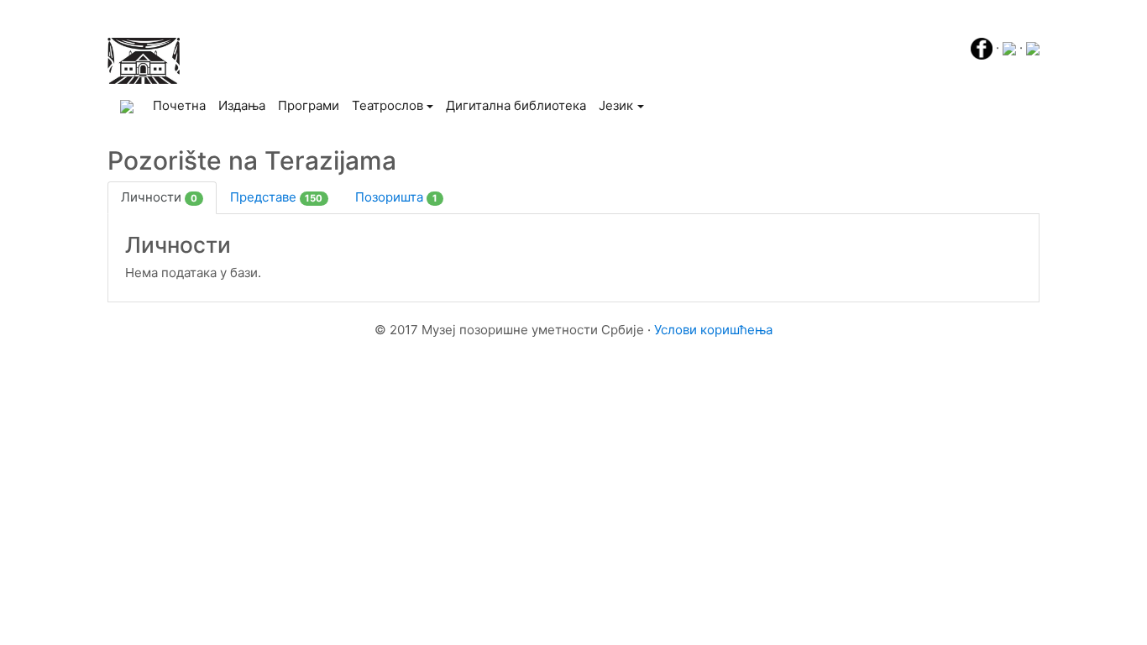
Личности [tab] (159, 197)
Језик (616, 105)
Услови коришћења (713, 330)
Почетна (182, 105)
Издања (241, 105)
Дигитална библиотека (516, 105)
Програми (308, 105)
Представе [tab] (276, 197)
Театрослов (387, 105)
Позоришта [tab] (396, 197)
